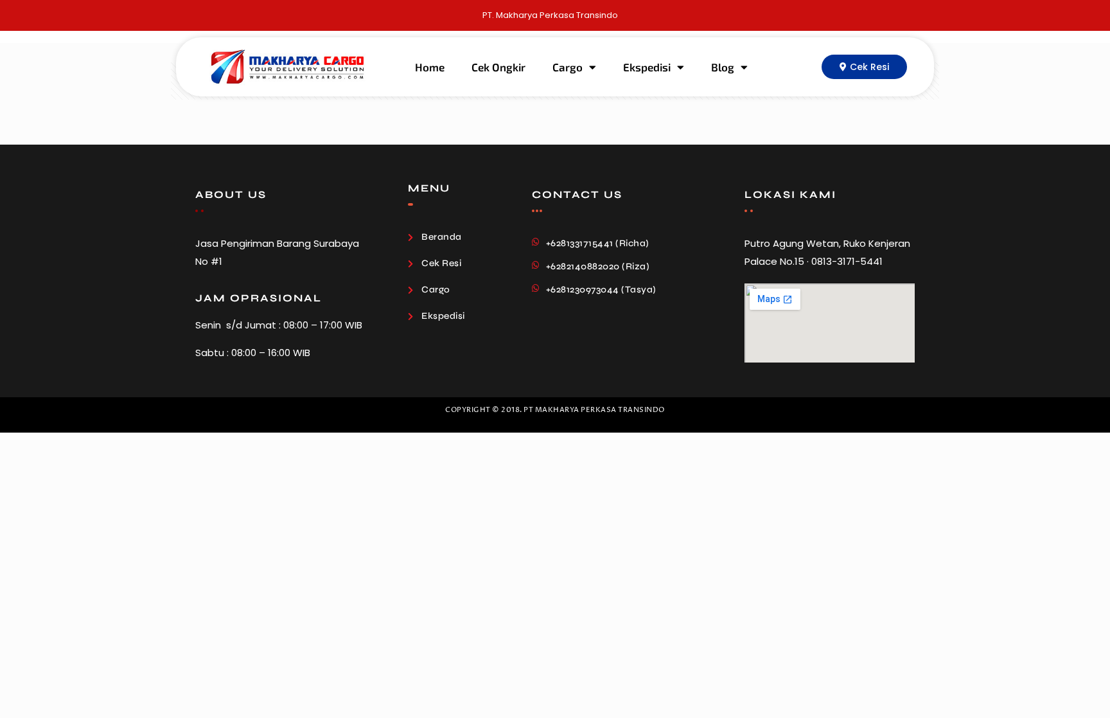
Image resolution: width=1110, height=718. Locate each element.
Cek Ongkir (498, 66)
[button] (864, 67)
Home (430, 66)
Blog (722, 66)
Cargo (567, 66)
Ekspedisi (647, 66)
